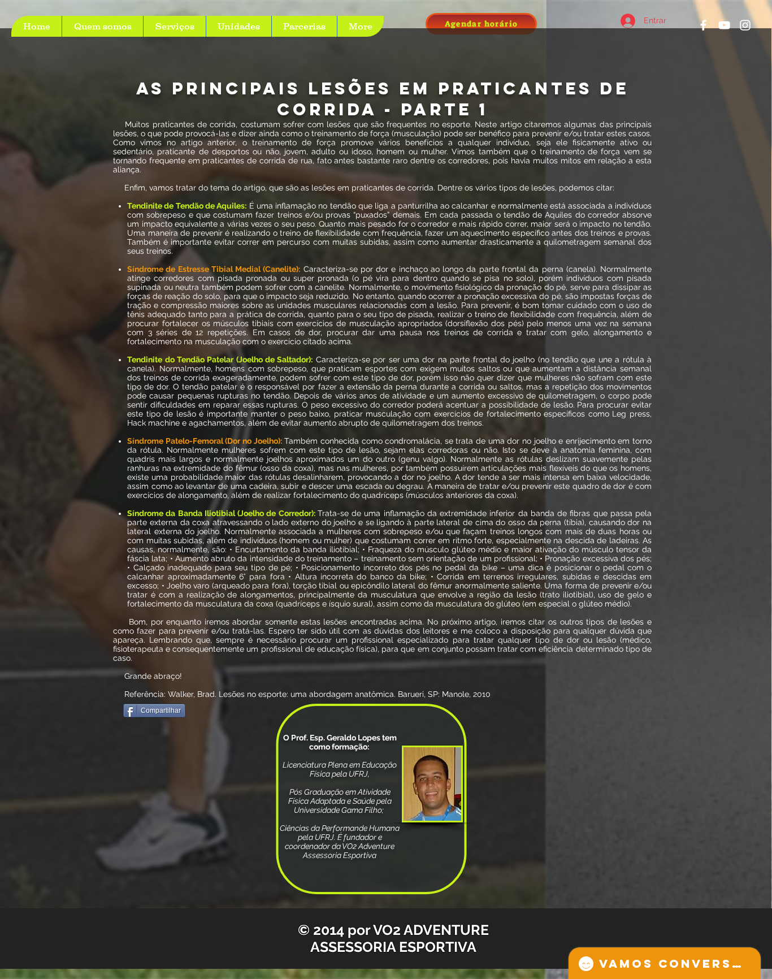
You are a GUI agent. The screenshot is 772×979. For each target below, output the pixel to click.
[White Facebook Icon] (703, 25)
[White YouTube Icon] (724, 25)
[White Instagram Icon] (745, 25)
